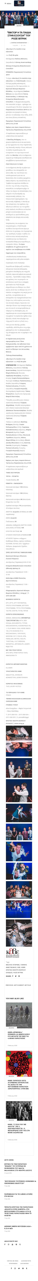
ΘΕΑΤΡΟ (19, 25)
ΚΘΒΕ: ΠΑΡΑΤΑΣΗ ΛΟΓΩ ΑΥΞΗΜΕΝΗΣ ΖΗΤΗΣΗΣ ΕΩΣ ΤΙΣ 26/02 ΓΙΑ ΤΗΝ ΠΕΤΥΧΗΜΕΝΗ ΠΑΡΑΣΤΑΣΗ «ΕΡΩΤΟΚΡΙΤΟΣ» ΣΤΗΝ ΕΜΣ (18, 1085)
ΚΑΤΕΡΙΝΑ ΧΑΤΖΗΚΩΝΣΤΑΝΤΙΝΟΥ (19, 42)
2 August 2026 (8, 1173)
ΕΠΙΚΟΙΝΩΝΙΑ (13, 1263)
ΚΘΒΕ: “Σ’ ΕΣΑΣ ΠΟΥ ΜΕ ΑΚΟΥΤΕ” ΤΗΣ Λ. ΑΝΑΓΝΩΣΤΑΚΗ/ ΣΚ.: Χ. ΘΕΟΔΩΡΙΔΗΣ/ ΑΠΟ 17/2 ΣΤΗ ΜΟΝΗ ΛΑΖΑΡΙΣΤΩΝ (19, 1129)
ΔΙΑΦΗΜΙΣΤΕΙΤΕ (26, 1261)
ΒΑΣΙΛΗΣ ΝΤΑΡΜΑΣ (13, 965)
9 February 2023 (12, 1045)
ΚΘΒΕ (23, 967)
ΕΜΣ (18, 967)
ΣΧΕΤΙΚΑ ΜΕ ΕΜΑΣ (12, 1261)
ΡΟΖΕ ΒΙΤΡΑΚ (18, 972)
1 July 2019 (15, 45)
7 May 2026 (7, 1186)
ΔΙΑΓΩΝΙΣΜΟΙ (24, 1263)
